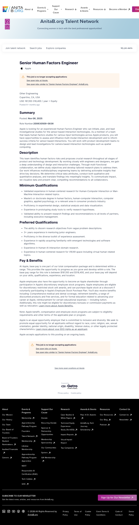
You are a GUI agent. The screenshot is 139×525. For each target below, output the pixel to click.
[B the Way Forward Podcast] (23, 511)
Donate (44, 418)
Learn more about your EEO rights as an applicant (61, 329)
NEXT (24, 465)
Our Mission (7, 414)
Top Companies (67, 447)
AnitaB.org (33, 514)
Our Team (6, 424)
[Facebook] (7, 21)
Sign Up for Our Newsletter (115, 497)
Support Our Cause (56, 9)
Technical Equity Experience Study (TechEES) (68, 426)
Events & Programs (41, 9)
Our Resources (106, 414)
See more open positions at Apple (69, 368)
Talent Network (28, 436)
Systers (44, 452)
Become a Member (118, 9)
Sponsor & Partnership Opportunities (47, 431)
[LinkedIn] (7, 27)
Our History (7, 419)
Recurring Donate (49, 423)
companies (56, 48)
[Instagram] (8, 511)
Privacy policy (63, 393)
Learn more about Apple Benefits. (56, 305)
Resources (98, 9)
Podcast (103, 424)
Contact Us (124, 414)
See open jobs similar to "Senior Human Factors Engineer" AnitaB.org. (58, 84)
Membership (27, 441)
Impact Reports (67, 434)
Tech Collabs (27, 479)
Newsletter (124, 419)
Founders (26, 431)
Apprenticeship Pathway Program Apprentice (29, 457)
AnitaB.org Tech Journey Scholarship (87, 426)
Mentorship (26, 418)
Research (69, 9)
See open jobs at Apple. (37, 80)
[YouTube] (13, 511)
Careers (5, 457)
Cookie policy (76, 393)
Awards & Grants (84, 9)
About (28, 9)
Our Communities (48, 447)
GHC (24, 484)
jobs (36, 48)
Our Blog (104, 419)
